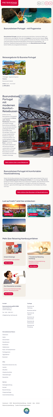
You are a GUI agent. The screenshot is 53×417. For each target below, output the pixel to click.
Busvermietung (6, 389)
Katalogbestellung (7, 385)
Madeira (4, 79)
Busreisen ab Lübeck (30, 313)
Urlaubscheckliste (7, 372)
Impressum (5, 403)
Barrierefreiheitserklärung (19, 403)
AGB (10, 403)
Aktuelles (4, 369)
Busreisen (5, 357)
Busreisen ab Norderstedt (30, 322)
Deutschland (5, 339)
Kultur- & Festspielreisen (8, 349)
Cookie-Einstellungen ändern (22, 405)
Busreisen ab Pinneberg (30, 326)
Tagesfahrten (5, 354)
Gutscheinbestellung (8, 394)
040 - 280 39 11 (9, 312)
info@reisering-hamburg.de (9, 315)
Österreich (5, 334)
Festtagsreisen (6, 352)
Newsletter (5, 377)
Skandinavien (5, 342)
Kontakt (4, 387)
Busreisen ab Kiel (31, 310)
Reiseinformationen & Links (9, 364)
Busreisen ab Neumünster (30, 317)
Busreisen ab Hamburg (30, 307)
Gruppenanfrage (6, 392)
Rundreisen (5, 344)
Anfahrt (38, 403)
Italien (4, 337)
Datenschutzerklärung (8, 405)
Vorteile (4, 367)
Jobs (33, 403)
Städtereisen (5, 347)
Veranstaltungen (6, 374)
